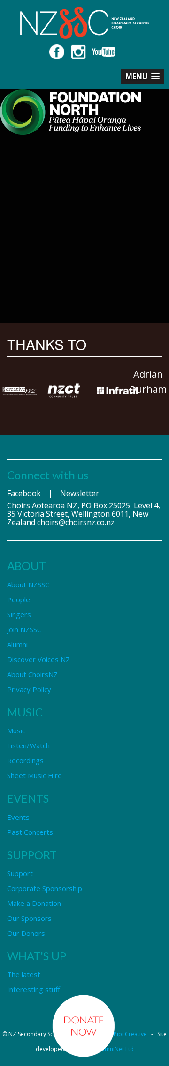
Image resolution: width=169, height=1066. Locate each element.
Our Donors (26, 933)
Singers (19, 614)
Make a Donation (34, 903)
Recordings (25, 760)
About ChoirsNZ (32, 674)
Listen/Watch (28, 745)
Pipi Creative (130, 1034)
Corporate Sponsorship (44, 888)
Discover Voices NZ (38, 659)
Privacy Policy (29, 689)
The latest (23, 974)
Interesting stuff (33, 989)
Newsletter (79, 493)
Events (18, 817)
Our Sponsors (29, 918)
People (18, 599)
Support (20, 873)
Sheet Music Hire (34, 775)
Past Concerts (30, 832)
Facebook (24, 493)
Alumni (17, 644)
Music (16, 730)
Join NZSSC (24, 629)
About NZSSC (28, 584)
